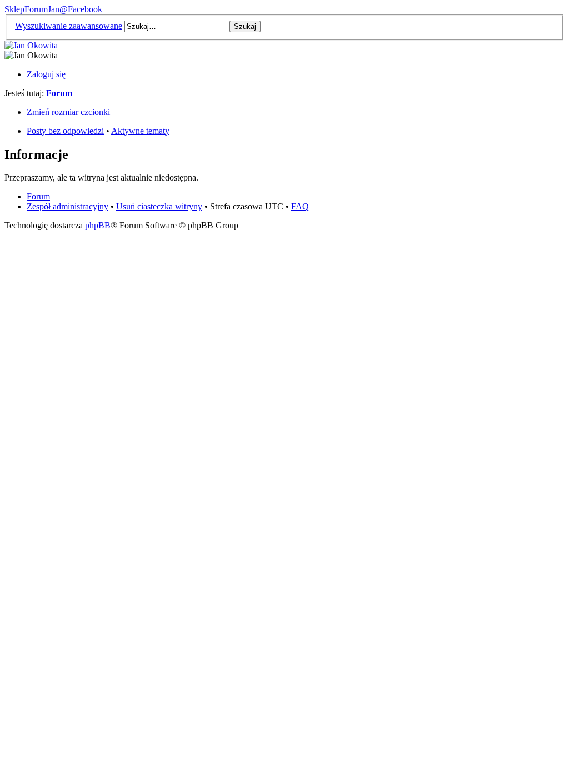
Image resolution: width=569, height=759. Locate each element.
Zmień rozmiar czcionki (68, 112)
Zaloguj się (46, 74)
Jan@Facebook (75, 9)
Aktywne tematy (140, 131)
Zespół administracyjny (67, 206)
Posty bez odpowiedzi (65, 131)
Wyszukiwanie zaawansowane (68, 26)
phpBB (98, 225)
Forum (36, 9)
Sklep (14, 9)
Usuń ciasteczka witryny (159, 206)
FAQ (300, 206)
